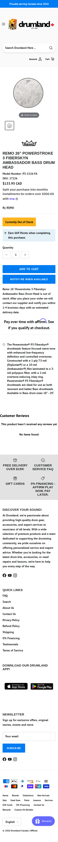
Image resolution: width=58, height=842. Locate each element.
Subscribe (14, 748)
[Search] (51, 48)
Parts (26, 800)
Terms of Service (13, 650)
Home (5, 795)
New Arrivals (43, 795)
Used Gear (15, 800)
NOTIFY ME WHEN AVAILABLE (29, 279)
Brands (15, 795)
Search (7, 602)
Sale (5, 800)
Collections (28, 795)
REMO (10, 208)
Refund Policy (11, 626)
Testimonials (10, 644)
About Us (8, 608)
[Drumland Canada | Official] (31, 24)
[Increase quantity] (25, 255)
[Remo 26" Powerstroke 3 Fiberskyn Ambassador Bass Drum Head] (9, 125)
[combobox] (25, 48)
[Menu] (3, 24)
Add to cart (29, 269)
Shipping (8, 632)
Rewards (7, 809)
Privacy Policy (11, 620)
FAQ (5, 595)
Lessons (37, 800)
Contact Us (9, 614)
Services (49, 800)
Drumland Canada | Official (24, 830)
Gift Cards (7, 804)
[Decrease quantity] (6, 255)
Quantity (8, 247)
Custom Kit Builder (24, 809)
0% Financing (11, 638)
